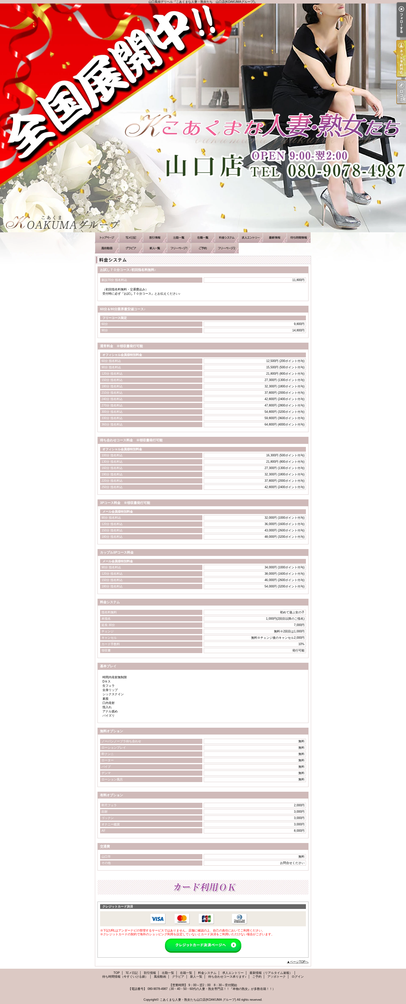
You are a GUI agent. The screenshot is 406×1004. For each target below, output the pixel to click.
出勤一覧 (179, 237)
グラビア (131, 248)
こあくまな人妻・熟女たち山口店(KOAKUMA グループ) (198, 999)
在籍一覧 (203, 237)
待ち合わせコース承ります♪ (179, 248)
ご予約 (203, 248)
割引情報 (155, 237)
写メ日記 (131, 237)
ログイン (298, 976)
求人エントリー (251, 237)
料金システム (227, 237)
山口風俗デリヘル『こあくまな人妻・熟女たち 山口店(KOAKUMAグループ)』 (203, 118)
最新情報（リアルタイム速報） (275, 237)
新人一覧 (155, 248)
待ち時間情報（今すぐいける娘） (299, 237)
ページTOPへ (299, 962)
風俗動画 (107, 248)
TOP (107, 237)
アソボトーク (227, 248)
